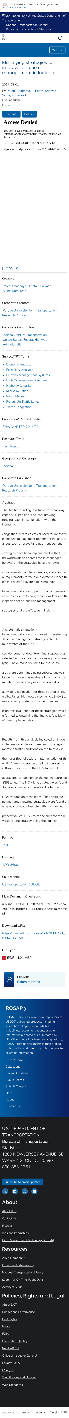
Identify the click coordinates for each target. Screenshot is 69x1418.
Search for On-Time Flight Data (22, 1280)
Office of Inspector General (19, 1356)
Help (9, 1093)
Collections (13, 1067)
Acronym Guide (12, 1287)
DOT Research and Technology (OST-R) (28, 1240)
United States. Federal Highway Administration (25, 342)
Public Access (15, 1080)
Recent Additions (17, 1073)
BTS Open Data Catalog (18, 1265)
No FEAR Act (10, 1348)
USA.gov (8, 1370)
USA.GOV (39, 1412)
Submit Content (16, 1086)
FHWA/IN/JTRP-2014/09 (20, 427)
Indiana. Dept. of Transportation (25, 335)
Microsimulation (17, 391)
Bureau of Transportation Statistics (28, 29)
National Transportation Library (23, 1272)
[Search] (61, 38)
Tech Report (11, 446)
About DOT (9, 1305)
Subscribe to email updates (22, 1182)
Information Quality (14, 1341)
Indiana (8, 466)
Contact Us (13, 1106)
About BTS (9, 1211)
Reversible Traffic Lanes (22, 401)
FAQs (5, 1226)
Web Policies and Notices (19, 1377)
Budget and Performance (18, 1312)
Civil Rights (9, 1319)
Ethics (6, 1326)
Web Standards (12, 1385)
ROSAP (14, 1008)
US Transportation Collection (22, 884)
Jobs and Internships (15, 1233)
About (10, 1099)
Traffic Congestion (18, 407)
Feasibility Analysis (19, 370)
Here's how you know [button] (14, 7)
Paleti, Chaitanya (19, 91)
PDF (6, 845)
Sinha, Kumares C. (15, 95)
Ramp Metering (16, 396)
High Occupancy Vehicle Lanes (27, 380)
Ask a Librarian (12, 1258)
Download (11, 114)
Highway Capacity (18, 386)
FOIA (5, 1334)
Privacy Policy (11, 1363)
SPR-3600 (10, 865)
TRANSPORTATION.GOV (15, 1412)
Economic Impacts (18, 364)
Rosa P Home (14, 1060)
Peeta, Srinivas (45, 91)
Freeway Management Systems (28, 375)
